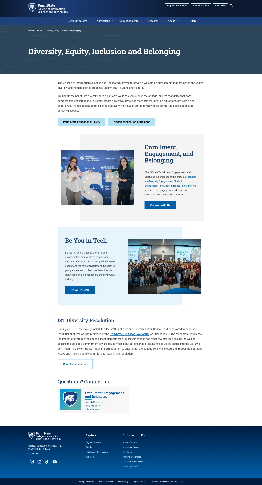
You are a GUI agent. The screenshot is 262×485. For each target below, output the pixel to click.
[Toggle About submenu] (177, 21)
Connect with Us (160, 205)
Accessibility (123, 482)
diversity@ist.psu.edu (95, 402)
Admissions (103, 20)
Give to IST (90, 457)
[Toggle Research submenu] (160, 21)
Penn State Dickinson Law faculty (129, 334)
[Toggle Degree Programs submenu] (89, 21)
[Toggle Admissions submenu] (112, 21)
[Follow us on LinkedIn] (40, 463)
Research (153, 20)
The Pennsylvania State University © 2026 (167, 482)
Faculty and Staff (130, 466)
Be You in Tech (80, 290)
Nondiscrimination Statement (132, 121)
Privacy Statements (86, 482)
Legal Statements (140, 482)
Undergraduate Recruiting (177, 185)
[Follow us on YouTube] (55, 463)
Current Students (128, 20)
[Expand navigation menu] (231, 5)
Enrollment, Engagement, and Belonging (105, 395)
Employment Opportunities (97, 452)
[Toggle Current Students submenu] (141, 21)
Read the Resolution (75, 364)
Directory (89, 447)
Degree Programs (77, 20)
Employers (127, 452)
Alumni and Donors (131, 447)
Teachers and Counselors (133, 461)
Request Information (177, 5)
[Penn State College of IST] (50, 8)
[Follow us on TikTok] (47, 463)
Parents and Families (132, 457)
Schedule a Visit (201, 5)
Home (31, 30)
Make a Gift (220, 5)
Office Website (92, 409)
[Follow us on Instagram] (32, 463)
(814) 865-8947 (92, 405)
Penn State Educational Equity (81, 121)
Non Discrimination (106, 482)
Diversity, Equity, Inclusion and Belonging (63, 30)
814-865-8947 (34, 453)
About (171, 20)
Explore (91, 435)
